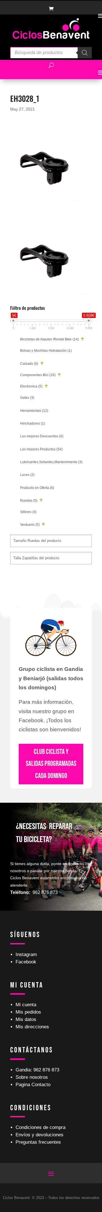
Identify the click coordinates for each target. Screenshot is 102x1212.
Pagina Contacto (33, 1084)
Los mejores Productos (41, 449)
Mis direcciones (32, 1026)
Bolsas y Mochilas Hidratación (46, 351)
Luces (27, 475)
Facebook (26, 962)
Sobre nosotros (32, 1077)
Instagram (26, 954)
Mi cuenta (26, 1004)
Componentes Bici (38, 375)
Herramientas (34, 411)
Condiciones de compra (40, 1127)
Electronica (31, 386)
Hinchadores (32, 423)
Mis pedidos (28, 1012)
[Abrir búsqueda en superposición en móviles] (51, 52)
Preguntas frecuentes (38, 1142)
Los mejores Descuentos (41, 436)
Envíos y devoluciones (39, 1134)
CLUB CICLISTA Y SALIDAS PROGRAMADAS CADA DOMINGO (51, 763)
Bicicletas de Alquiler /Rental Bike (49, 339)
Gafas (27, 398)
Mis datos (26, 1019)
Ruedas (28, 501)
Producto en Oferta (37, 488)
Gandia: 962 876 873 (37, 1070)
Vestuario (30, 525)
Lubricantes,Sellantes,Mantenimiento (51, 462)
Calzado (29, 364)
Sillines (28, 512)
